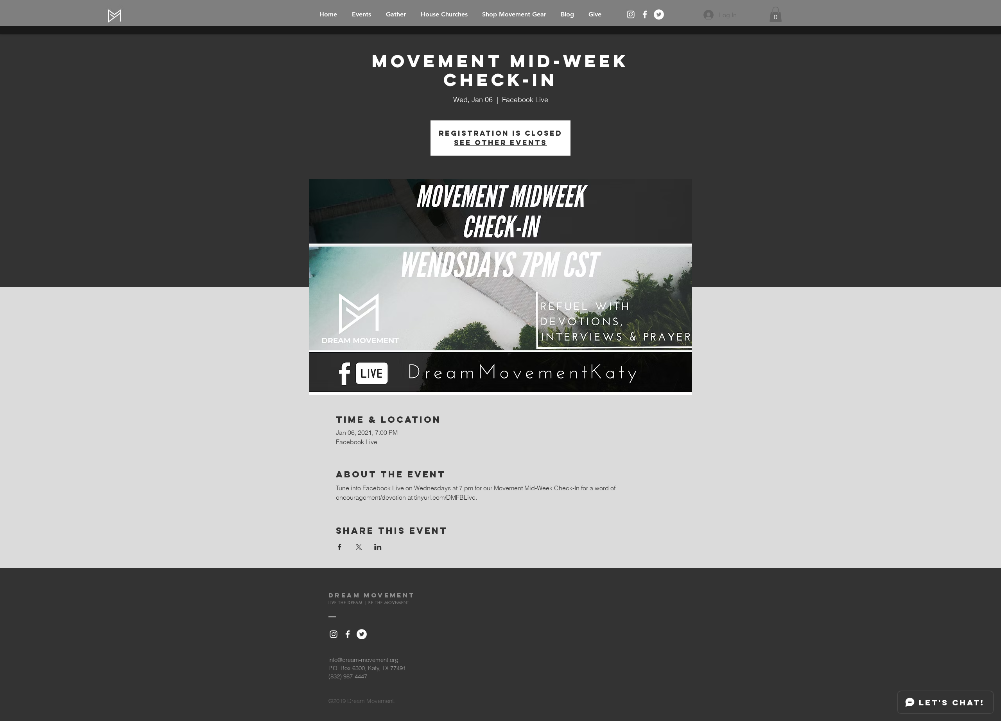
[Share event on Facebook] (339, 547)
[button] (775, 14)
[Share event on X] (358, 547)
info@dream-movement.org (363, 660)
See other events (500, 142)
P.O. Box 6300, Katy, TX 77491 (367, 668)
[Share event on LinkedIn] (378, 547)
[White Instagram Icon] (631, 14)
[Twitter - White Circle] (659, 14)
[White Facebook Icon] (645, 14)
